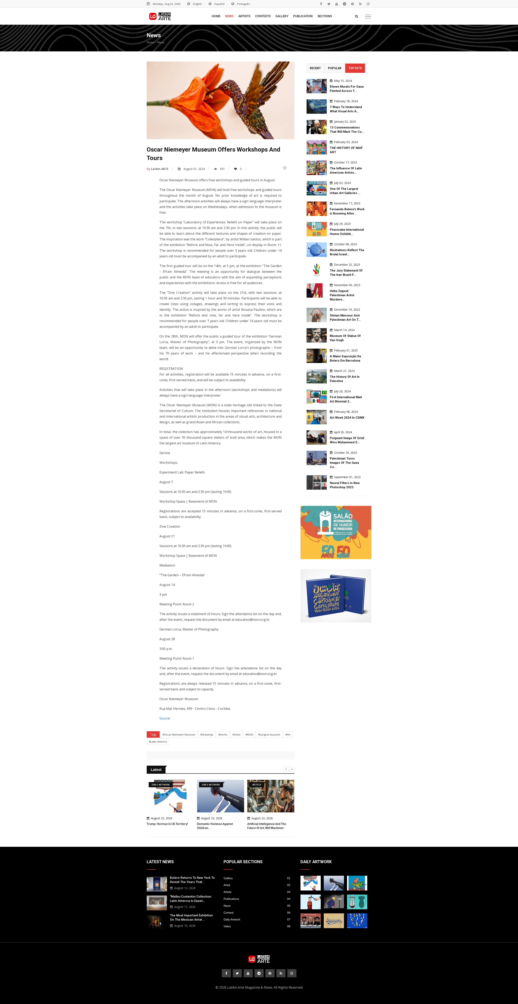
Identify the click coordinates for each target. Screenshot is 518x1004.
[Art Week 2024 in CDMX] (317, 417)
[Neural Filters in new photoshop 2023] (317, 482)
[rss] (360, 4)
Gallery (281, 16)
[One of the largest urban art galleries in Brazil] (317, 188)
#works (222, 734)
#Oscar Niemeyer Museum (178, 734)
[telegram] (345, 4)
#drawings (206, 734)
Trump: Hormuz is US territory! (167, 824)
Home (216, 16)
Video (257, 926)
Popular (334, 68)
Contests (263, 16)
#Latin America (158, 741)
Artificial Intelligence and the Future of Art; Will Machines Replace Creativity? (266, 827)
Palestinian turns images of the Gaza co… (344, 463)
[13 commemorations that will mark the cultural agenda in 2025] (317, 127)
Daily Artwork (257, 919)
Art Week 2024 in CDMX (347, 417)
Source (164, 718)
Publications (257, 898)
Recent (315, 68)
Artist (257, 885)
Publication (303, 16)
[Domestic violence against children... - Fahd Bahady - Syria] (334, 883)
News (229, 16)
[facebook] (321, 4)
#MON (249, 734)
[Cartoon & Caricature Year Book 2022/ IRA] (335, 595)
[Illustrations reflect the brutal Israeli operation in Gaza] (317, 249)
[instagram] (368, 4)
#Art (287, 734)
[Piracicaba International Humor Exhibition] (317, 229)
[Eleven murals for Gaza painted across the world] (317, 86)
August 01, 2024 (194, 169)
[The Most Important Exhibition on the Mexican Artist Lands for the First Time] (157, 921)
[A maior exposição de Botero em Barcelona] (317, 356)
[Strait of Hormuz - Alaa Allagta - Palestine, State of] (310, 902)
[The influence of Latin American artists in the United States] (317, 168)
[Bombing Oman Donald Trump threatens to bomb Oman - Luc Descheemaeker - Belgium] (334, 902)
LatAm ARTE (160, 169)
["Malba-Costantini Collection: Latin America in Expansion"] (157, 902)
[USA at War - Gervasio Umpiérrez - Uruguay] (357, 883)
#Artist (236, 734)
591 (222, 169)
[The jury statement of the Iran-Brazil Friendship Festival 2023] (317, 270)
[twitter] (329, 4)
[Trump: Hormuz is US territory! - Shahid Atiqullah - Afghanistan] (310, 883)
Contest (257, 912)
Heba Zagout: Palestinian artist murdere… (342, 295)
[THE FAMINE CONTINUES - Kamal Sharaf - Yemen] (334, 920)
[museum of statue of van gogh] (317, 335)
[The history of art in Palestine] (317, 376)
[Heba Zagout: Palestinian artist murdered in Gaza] (317, 290)
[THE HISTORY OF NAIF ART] (317, 147)
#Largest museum (269, 734)
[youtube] (337, 4)
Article (257, 892)
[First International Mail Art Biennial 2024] (317, 397)
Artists (244, 16)
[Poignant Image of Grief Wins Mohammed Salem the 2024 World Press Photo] (317, 437)
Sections (324, 16)
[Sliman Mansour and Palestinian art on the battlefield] (317, 315)
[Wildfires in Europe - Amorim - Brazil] (357, 920)
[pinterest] (352, 4)
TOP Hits (355, 68)
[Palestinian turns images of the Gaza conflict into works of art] (317, 458)
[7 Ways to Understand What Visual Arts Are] (317, 106)
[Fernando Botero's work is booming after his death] (317, 209)
